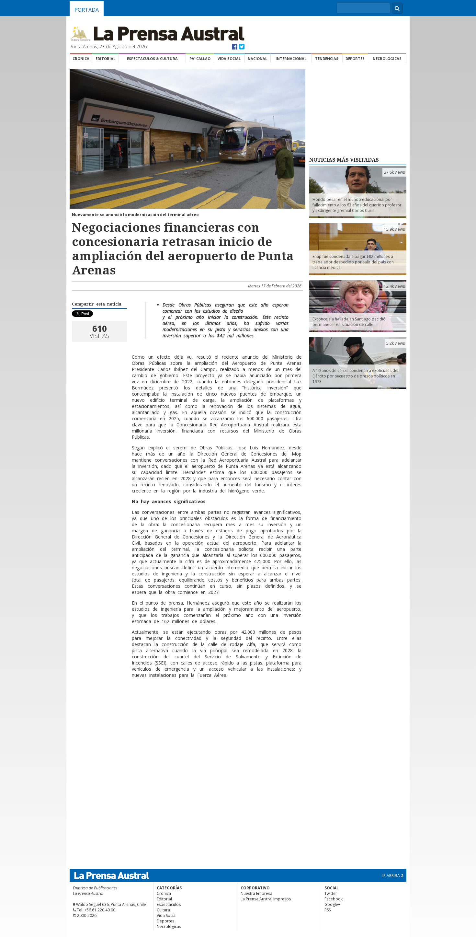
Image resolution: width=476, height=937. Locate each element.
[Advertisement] (186, 704)
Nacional (257, 58)
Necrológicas (387, 58)
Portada (86, 9)
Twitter (330, 893)
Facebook (333, 899)
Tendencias (326, 58)
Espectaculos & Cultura (152, 58)
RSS (327, 910)
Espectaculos (169, 904)
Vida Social (229, 58)
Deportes (355, 58)
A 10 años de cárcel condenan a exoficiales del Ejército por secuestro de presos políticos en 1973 (355, 376)
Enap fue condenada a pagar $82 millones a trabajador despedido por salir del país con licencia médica (353, 262)
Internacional (291, 58)
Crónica (81, 58)
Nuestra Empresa (256, 893)
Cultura (163, 910)
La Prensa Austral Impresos (266, 899)
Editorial (105, 58)
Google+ (332, 904)
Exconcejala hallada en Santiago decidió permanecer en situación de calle (349, 321)
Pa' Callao (199, 58)
